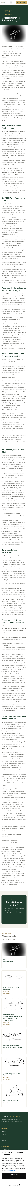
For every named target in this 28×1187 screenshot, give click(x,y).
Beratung (3, 1131)
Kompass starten (21, 2)
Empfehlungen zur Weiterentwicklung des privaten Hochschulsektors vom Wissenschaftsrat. (12, 1017)
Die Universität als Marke (10, 1100)
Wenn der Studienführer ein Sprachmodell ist (11, 1074)
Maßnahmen (4, 1140)
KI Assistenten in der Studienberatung (9, 960)
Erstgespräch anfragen (14, 919)
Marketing (3, 1134)
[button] (11, 2)
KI (1, 1137)
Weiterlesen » (6, 966)
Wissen (3, 1143)
